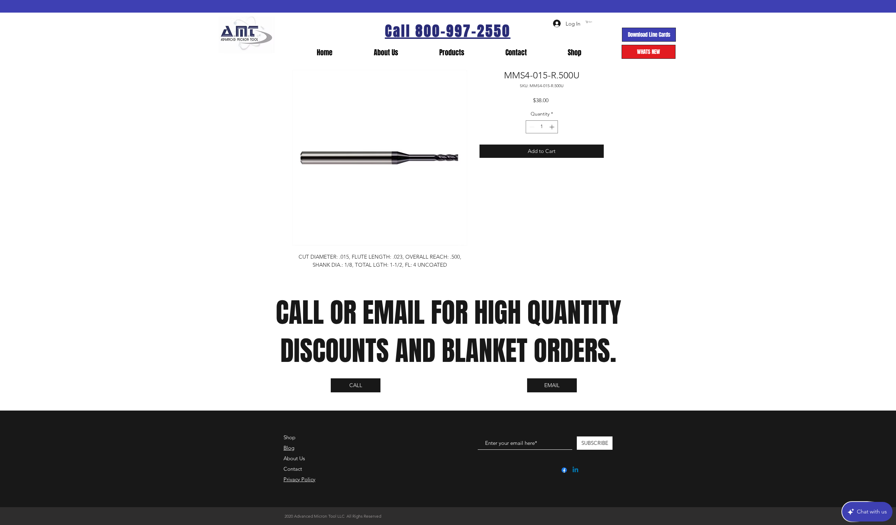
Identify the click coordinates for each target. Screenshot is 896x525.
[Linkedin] (575, 470)
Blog (289, 447)
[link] (617, 22)
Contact (293, 468)
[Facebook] (564, 470)
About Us (294, 458)
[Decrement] (531, 127)
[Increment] (552, 127)
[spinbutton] (542, 127)
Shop (289, 437)
